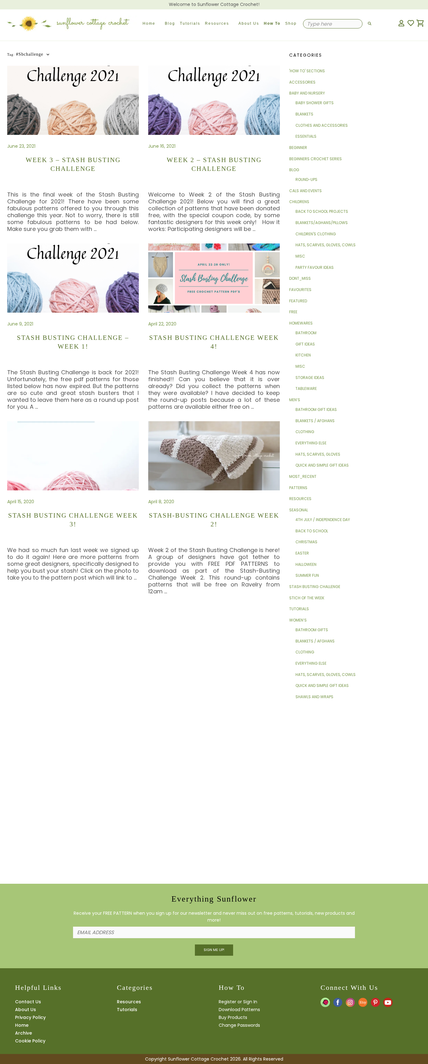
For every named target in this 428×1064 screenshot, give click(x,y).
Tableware (306, 388)
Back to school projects (321, 211)
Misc (300, 256)
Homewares (301, 323)
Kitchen (303, 355)
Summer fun (307, 575)
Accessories (302, 82)
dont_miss (300, 278)
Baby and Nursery (307, 93)
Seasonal (298, 510)
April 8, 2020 (161, 502)
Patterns (298, 487)
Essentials (305, 136)
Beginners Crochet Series (315, 158)
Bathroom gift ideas (316, 409)
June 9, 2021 (20, 324)
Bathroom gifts (311, 629)
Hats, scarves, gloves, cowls (325, 245)
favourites (300, 289)
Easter (302, 553)
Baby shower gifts (314, 102)
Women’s (298, 620)
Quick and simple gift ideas (322, 465)
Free (293, 312)
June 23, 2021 (21, 146)
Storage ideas (309, 377)
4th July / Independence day (322, 519)
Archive (23, 1033)
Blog (170, 23)
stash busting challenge (314, 586)
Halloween (305, 564)
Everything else (310, 443)
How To (272, 23)
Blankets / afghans (315, 420)
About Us (248, 23)
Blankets (304, 114)
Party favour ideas (314, 267)
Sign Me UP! (214, 949)
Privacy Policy (30, 1017)
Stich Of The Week (306, 598)
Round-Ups (306, 179)
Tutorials (190, 23)
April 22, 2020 (162, 324)
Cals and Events (305, 190)
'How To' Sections (307, 71)
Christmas (306, 542)
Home (149, 23)
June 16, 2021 (161, 146)
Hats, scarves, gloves (317, 454)
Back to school (311, 531)
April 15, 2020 (20, 502)
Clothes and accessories (321, 125)
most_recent (302, 476)
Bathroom (305, 332)
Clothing (304, 431)
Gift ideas (305, 344)
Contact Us (28, 1002)
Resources (217, 23)
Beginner (298, 147)
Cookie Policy (30, 1041)
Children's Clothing (315, 234)
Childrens (299, 201)
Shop (291, 23)
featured (298, 301)
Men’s (294, 399)
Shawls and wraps (314, 696)
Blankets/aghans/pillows (321, 222)
